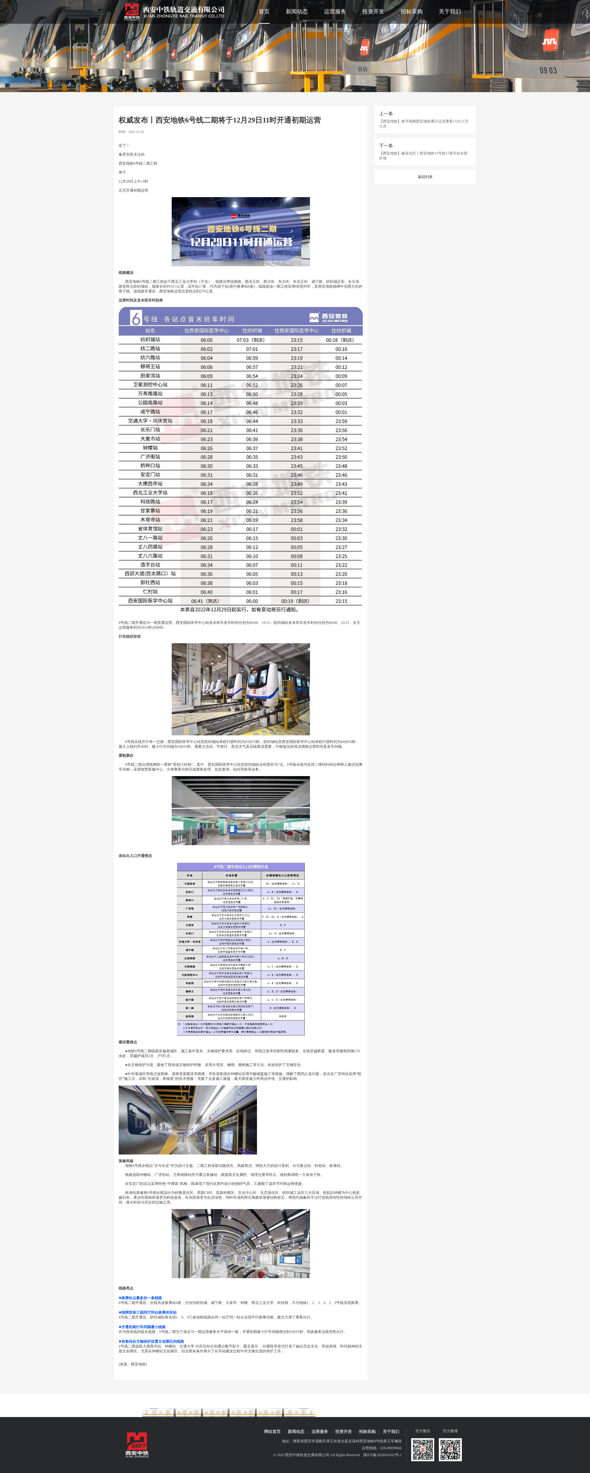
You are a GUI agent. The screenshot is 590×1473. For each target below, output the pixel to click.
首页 (264, 12)
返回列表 (425, 177)
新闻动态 (297, 12)
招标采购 (412, 12)
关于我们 (450, 12)
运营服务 (335, 12)
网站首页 (272, 1431)
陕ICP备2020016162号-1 (382, 1455)
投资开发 (373, 12)
